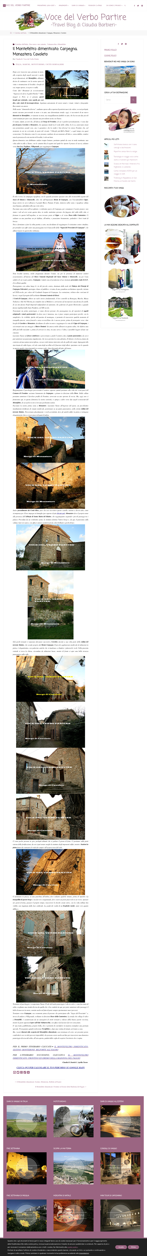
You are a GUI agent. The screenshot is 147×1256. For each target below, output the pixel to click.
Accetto (121, 1247)
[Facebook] (134, 5)
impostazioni (84, 1253)
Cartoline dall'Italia (20, 33)
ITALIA (18, 64)
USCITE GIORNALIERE (55, 64)
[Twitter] (138, 5)
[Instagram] (142, 5)
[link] (125, 5)
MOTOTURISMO (37, 64)
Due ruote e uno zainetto (37, 44)
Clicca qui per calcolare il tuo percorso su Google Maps (51, 1067)
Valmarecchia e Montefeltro (56, 44)
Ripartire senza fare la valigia (125, 151)
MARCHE (26, 64)
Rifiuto (133, 1247)
